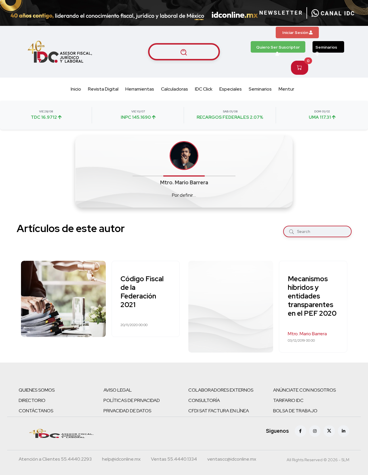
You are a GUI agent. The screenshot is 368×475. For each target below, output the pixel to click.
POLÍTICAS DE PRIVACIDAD (131, 400)
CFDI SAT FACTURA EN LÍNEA (218, 411)
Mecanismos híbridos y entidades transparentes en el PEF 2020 (312, 296)
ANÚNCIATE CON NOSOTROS (304, 390)
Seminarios (326, 47)
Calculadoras (174, 89)
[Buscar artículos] (184, 51)
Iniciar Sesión (295, 32)
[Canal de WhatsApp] (332, 13)
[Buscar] (291, 231)
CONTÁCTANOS (36, 411)
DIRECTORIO (32, 400)
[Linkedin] (343, 431)
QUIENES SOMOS (37, 390)
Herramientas (139, 89)
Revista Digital (103, 89)
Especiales (230, 89)
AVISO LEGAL (117, 390)
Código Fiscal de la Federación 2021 (142, 291)
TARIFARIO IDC (288, 400)
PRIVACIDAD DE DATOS (127, 411)
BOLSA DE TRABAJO (295, 411)
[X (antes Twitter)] (329, 431)
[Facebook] (300, 431)
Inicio (76, 89)
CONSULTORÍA (204, 400)
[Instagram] (315, 431)
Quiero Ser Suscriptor (278, 47)
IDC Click (203, 89)
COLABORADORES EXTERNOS (220, 390)
